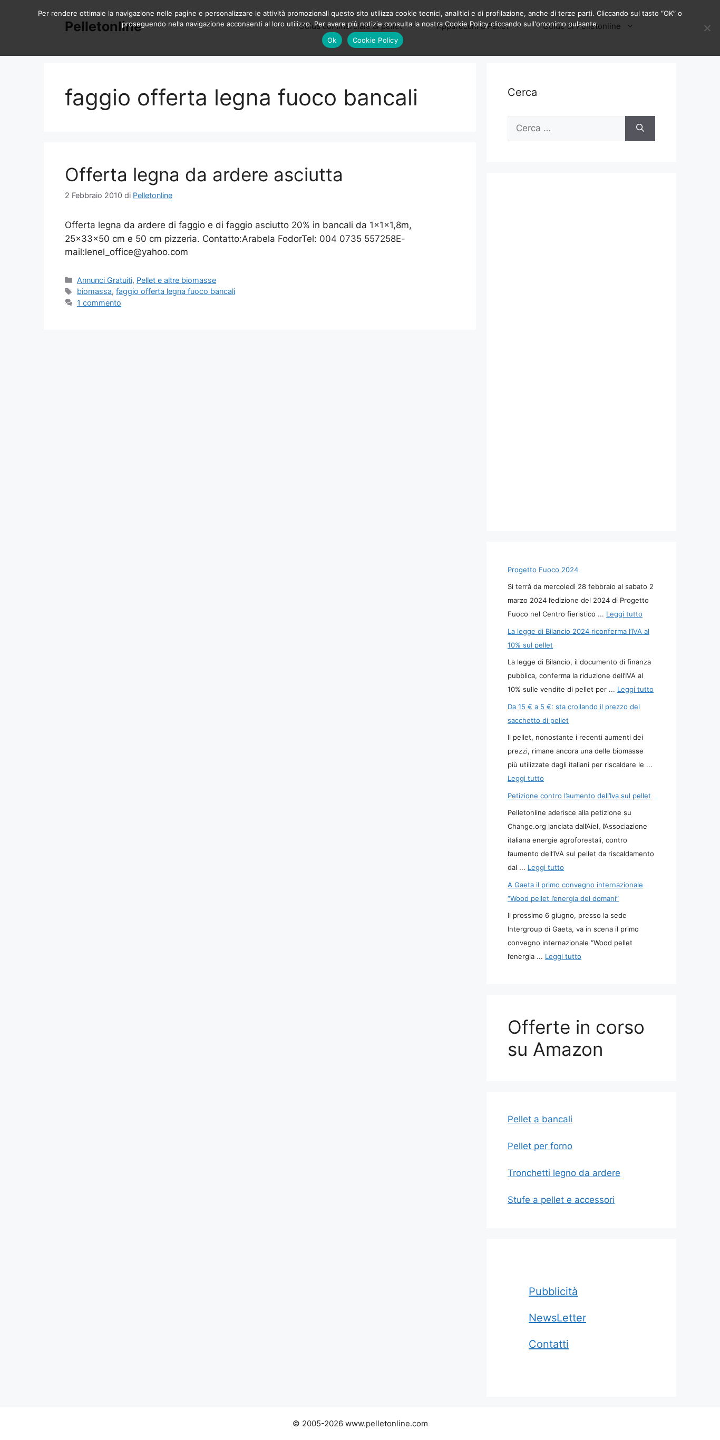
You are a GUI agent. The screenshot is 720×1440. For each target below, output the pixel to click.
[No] (707, 28)
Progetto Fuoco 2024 (543, 569)
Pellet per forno (540, 1146)
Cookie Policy (375, 40)
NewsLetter (557, 1317)
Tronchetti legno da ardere (564, 1173)
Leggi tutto (624, 614)
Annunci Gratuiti (104, 280)
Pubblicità (553, 1291)
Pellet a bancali (540, 1119)
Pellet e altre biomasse (176, 280)
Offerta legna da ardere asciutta (204, 174)
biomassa (94, 291)
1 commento (99, 302)
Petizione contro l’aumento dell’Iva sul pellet (579, 795)
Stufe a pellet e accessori (561, 1199)
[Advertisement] (581, 352)
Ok (332, 40)
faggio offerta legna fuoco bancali (175, 291)
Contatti (549, 1344)
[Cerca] (640, 128)
